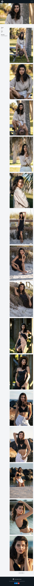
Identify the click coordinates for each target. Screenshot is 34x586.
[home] (2, 1)
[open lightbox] (21, 45)
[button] (32, 1)
